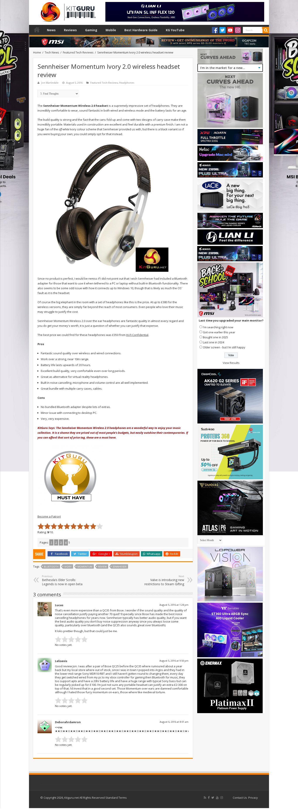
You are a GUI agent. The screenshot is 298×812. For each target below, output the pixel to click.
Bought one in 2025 (215, 337)
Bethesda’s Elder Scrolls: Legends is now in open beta (62, 580)
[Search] (265, 30)
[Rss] (205, 797)
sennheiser (120, 566)
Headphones (126, 82)
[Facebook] (215, 30)
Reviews (70, 30)
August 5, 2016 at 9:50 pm (173, 660)
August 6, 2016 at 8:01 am (174, 721)
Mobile (111, 30)
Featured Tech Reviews (78, 52)
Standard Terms (116, 798)
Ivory (68, 566)
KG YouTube (175, 30)
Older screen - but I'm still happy (224, 347)
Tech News (52, 52)
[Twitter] (222, 30)
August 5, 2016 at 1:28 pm (173, 604)
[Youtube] (230, 30)
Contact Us (240, 798)
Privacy (253, 798)
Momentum (84, 566)
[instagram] (221, 797)
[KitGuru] (67, 10)
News (51, 30)
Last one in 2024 (213, 342)
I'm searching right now (218, 327)
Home (37, 29)
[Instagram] (238, 30)
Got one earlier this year (219, 332)
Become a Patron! (49, 516)
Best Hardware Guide (141, 30)
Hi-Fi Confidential (137, 335)
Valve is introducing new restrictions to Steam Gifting (164, 580)
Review (102, 566)
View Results (231, 363)
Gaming (91, 30)
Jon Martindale (49, 82)
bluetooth (51, 566)
